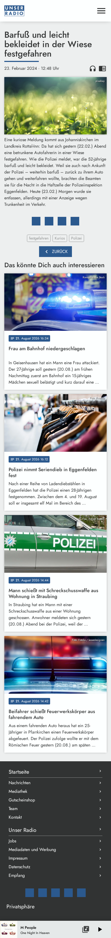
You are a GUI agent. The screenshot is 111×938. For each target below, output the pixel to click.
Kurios (60, 238)
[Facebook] (42, 892)
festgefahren (38, 238)
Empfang (17, 875)
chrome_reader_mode (102, 68)
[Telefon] (68, 892)
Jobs (12, 841)
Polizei (76, 238)
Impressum (18, 858)
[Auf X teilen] (49, 221)
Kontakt (15, 817)
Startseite (19, 772)
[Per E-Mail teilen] (75, 221)
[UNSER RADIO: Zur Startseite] (49, 10)
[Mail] (29, 892)
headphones (92, 68)
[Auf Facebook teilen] (36, 221)
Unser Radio (22, 830)
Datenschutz (19, 867)
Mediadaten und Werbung (32, 849)
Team (13, 808)
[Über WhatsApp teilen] (62, 221)
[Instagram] (55, 892)
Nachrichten (19, 783)
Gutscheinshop (22, 800)
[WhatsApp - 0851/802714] (81, 892)
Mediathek (18, 791)
